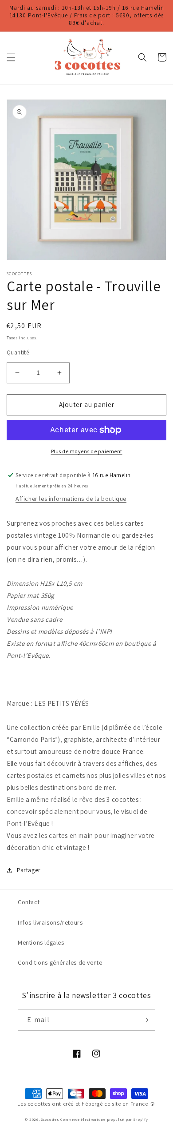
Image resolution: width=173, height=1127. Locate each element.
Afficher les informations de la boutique (71, 499)
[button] (11, 57)
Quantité (18, 352)
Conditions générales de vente (60, 962)
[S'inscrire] (145, 1020)
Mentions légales (41, 942)
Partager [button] (29, 870)
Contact (28, 902)
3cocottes (50, 1119)
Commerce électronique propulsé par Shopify (104, 1119)
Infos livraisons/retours (50, 922)
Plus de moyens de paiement (86, 451)
